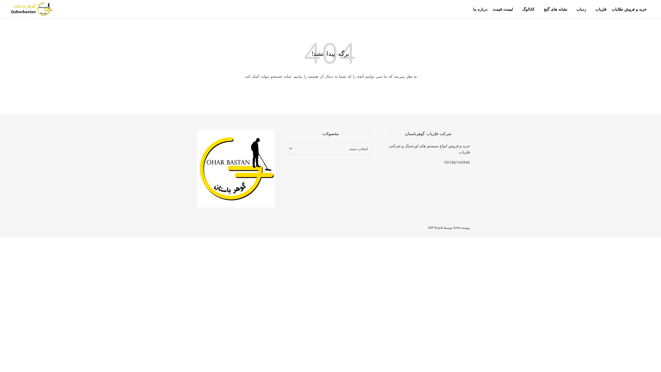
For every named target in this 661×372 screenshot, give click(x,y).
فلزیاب (601, 9)
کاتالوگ (528, 9)
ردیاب (581, 9)
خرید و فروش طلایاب (629, 9)
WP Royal (435, 227)
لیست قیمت (503, 9)
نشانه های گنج (555, 9)
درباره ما (480, 9)
